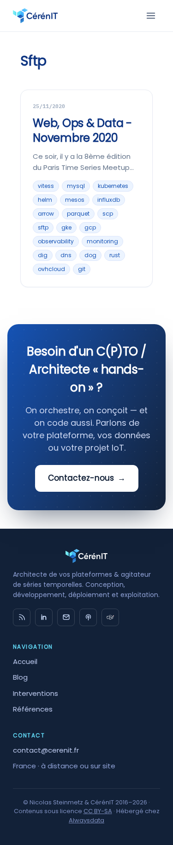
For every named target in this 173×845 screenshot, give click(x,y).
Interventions (35, 693)
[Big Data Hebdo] (88, 617)
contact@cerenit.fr (46, 750)
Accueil (25, 661)
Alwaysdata (86, 820)
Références (33, 709)
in (44, 617)
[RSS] (21, 617)
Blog (20, 677)
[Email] (66, 617)
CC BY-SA (98, 811)
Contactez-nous (86, 477)
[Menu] (151, 15)
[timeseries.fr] (110, 617)
